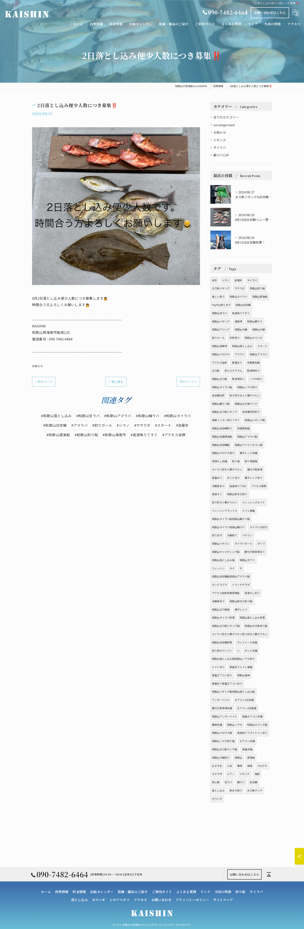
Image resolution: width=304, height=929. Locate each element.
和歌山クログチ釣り (223, 453)
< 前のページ (43, 382)
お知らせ (37, 366)
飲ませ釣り (236, 790)
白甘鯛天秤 (218, 395)
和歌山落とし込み (242, 346)
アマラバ (240, 354)
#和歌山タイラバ (177, 415)
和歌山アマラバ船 (247, 436)
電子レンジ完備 (248, 453)
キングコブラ (219, 584)
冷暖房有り (218, 601)
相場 (249, 765)
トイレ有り (218, 667)
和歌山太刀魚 (219, 379)
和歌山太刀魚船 (221, 609)
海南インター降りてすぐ (226, 420)
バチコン (247, 535)
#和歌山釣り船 (86, 434)
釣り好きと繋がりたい (224, 502)
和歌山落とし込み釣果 (252, 617)
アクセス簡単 (258, 486)
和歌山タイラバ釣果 (223, 617)
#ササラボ (142, 425)
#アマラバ (79, 425)
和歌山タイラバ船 (222, 387)
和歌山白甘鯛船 (221, 445)
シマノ (226, 280)
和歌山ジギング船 (255, 420)
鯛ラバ (241, 782)
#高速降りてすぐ (144, 434)
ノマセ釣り (256, 379)
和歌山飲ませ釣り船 (241, 601)
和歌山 (238, 757)
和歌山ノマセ (234, 724)
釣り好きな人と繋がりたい (245, 395)
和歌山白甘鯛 (243, 304)
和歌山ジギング (221, 321)
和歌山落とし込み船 (223, 560)
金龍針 (238, 280)
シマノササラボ (241, 584)
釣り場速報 (251, 461)
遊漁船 (251, 757)
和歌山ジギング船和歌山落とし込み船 (233, 691)
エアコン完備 (247, 741)
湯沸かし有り (252, 593)
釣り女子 (217, 535)
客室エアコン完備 (252, 716)
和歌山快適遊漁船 (222, 436)
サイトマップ (223, 899)
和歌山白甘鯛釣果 (222, 642)
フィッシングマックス (224, 510)
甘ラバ (228, 782)
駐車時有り (253, 370)
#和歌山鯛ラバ (147, 415)
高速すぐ (217, 494)
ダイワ (261, 543)
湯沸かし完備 (219, 461)
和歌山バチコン (221, 543)
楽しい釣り (218, 296)
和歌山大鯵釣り (221, 757)
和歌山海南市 (219, 346)
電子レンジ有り (253, 477)
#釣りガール (102, 425)
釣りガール (218, 337)
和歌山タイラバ (238, 296)
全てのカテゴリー (226, 117)
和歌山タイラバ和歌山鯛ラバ (228, 527)
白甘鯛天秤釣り (251, 411)
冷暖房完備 (253, 362)
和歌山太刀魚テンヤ (246, 403)
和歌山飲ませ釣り (237, 494)
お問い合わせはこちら (270, 12)
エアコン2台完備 (244, 700)
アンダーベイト (221, 700)
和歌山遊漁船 (259, 296)
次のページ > (188, 382)
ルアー (231, 774)
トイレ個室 (248, 510)
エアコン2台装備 (246, 708)
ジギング (219, 140)
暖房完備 (217, 724)
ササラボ (240, 288)
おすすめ (217, 765)
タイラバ (219, 147)
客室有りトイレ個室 (241, 667)
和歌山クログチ (221, 354)
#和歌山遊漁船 (58, 434)
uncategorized (224, 125)
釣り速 (236, 461)
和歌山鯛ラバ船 (221, 403)
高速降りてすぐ (241, 313)
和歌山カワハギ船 (257, 724)
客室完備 (247, 749)
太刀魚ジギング (221, 288)
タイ (232, 568)
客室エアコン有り (222, 675)
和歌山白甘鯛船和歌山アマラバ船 (231, 576)
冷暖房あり (218, 486)
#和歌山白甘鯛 (55, 425)
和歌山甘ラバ (219, 313)
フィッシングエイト (253, 502)
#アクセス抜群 (174, 434)
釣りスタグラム (233, 370)
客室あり (217, 477)
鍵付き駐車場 (254, 469)
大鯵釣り (232, 535)
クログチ (262, 765)
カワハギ (217, 798)
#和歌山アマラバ (117, 415)
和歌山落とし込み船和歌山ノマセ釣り (233, 658)
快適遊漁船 (243, 428)
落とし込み (218, 790)
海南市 (238, 321)
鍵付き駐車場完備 (222, 708)
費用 (239, 765)
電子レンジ (241, 609)
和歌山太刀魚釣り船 (256, 625)
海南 (257, 774)
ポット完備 (251, 650)
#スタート (163, 425)
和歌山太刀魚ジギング (224, 411)
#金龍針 (182, 425)
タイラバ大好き (258, 527)
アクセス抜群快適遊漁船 (225, 593)
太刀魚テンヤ (254, 790)
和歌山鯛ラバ (254, 321)
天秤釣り (235, 337)
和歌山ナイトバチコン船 (248, 445)
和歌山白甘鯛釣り (222, 428)
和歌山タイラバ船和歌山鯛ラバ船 (231, 519)
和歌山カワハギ (253, 337)
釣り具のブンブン (222, 650)
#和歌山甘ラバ (88, 415)
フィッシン (218, 568)
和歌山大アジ (247, 560)
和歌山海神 (243, 675)
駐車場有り (238, 379)
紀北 (214, 280)
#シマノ (123, 425)
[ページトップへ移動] (269, 874)
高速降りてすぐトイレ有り (252, 732)
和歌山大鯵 (258, 329)
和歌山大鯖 (241, 329)
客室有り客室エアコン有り (227, 683)
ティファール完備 (247, 642)
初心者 (216, 782)
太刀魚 (216, 370)
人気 (229, 765)
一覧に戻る (116, 382)
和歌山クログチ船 (222, 732)
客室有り (237, 362)
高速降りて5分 (238, 486)
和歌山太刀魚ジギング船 (226, 625)
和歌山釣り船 (257, 288)
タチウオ (217, 774)
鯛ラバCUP (221, 155)
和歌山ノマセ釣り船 (223, 741)
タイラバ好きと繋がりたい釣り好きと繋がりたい (239, 634)
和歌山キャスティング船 (225, 551)
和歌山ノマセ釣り (247, 387)
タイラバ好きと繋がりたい (227, 469)
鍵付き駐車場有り (254, 551)
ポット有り (233, 477)
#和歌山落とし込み (56, 415)
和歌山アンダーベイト (224, 716)
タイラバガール (243, 543)
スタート (262, 346)
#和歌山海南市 (114, 434)
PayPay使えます (221, 304)
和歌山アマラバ (258, 354)
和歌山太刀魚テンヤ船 (224, 749)
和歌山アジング (221, 329)
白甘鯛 (253, 782)
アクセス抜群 (219, 362)
